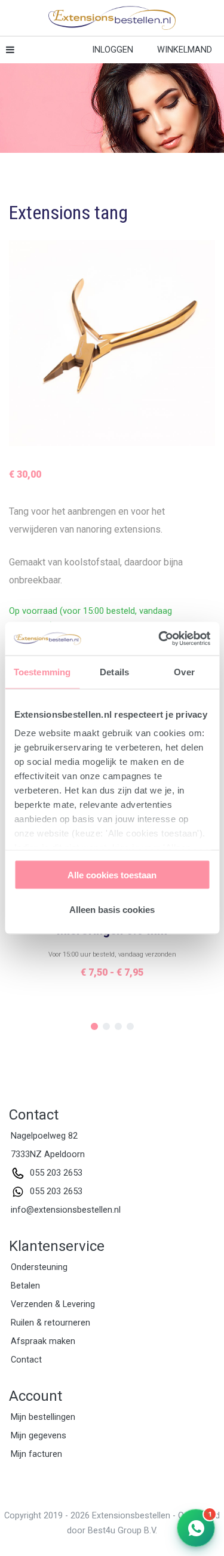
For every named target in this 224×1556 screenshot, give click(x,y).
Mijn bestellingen (43, 1417)
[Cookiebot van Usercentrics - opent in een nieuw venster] (159, 639)
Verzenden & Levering (53, 1304)
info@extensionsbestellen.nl (66, 1210)
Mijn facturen (36, 1454)
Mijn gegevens (38, 1436)
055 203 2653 (56, 1173)
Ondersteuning (39, 1267)
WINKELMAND (184, 50)
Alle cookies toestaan (112, 874)
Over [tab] (184, 671)
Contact (26, 1360)
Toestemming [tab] (42, 671)
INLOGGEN (112, 50)
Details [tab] (114, 671)
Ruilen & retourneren (50, 1323)
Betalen (25, 1286)
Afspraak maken (43, 1341)
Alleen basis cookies (112, 910)
